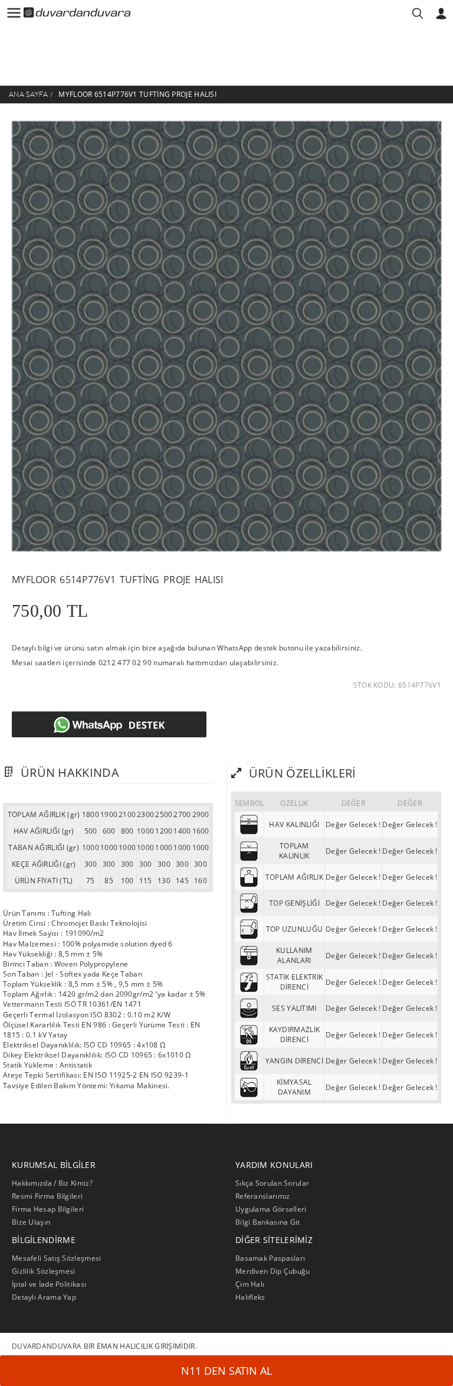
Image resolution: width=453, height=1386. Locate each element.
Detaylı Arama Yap (44, 1297)
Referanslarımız (262, 1196)
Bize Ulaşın (31, 1222)
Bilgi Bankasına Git (267, 1222)
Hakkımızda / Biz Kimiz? (52, 1183)
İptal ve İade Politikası (49, 1284)
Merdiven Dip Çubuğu (272, 1271)
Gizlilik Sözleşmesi (44, 1271)
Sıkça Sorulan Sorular (272, 1183)
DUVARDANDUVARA (46, 1346)
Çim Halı (249, 1284)
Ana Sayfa (28, 94)
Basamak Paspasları (270, 1258)
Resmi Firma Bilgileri (47, 1196)
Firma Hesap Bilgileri (48, 1209)
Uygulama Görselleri (271, 1209)
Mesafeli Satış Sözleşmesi (56, 1258)
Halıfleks (250, 1297)
